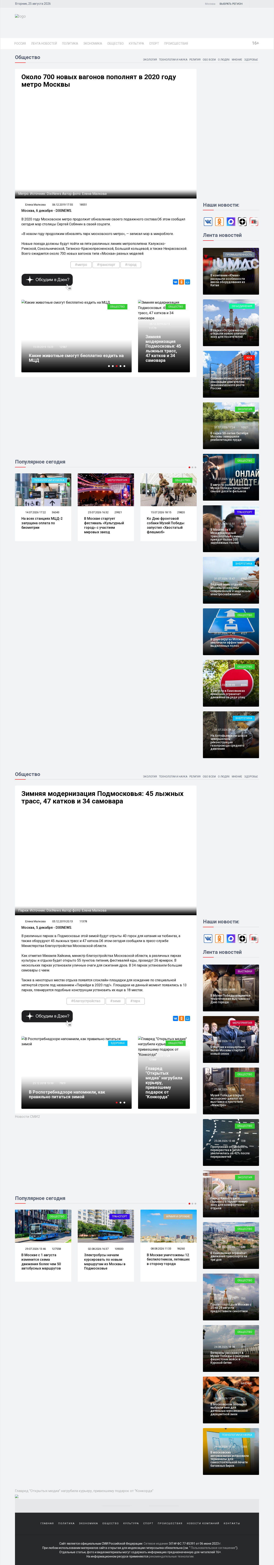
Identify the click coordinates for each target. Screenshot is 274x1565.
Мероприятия (54, 480)
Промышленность (239, 254)
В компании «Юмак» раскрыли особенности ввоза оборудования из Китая (227, 280)
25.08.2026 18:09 (224, 989)
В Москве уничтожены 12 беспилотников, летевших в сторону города (105, 1259)
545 (243, 1041)
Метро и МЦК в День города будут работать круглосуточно (74, 358)
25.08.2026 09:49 (224, 1247)
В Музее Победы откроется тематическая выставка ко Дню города (230, 999)
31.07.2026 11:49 (224, 633)
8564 (244, 523)
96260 (118, 1248)
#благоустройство (85, 1001)
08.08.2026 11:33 (98, 1248)
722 (243, 372)
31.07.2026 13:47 (224, 578)
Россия (20, 43)
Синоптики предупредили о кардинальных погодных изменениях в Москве (72, 1094)
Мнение (237, 59)
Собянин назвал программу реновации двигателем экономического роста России (230, 383)
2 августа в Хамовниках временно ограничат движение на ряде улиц (227, 694)
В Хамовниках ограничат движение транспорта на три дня (228, 1256)
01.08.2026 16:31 (224, 269)
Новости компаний (203, 1523)
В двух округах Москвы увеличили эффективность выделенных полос (230, 643)
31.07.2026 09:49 (224, 684)
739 (243, 1346)
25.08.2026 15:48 (224, 1089)
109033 (56, 1248)
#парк (135, 1001)
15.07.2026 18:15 (98, 512)
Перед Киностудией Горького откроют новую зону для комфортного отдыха (229, 1203)
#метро (81, 265)
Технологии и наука (173, 59)
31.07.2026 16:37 (224, 478)
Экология (150, 59)
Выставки (245, 971)
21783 (181, 512)
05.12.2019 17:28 (159, 1055)
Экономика (92, 43)
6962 (244, 578)
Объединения (242, 306)
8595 (244, 684)
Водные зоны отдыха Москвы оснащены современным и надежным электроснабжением (230, 589)
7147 (62, 1083)
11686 (63, 346)
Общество (115, 43)
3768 (244, 478)
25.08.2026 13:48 (224, 1140)
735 (243, 1298)
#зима (115, 1001)
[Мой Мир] (187, 282)
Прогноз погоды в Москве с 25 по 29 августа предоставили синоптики (230, 1308)
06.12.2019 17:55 (62, 204)
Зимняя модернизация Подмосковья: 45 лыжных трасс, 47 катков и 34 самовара (163, 348)
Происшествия (176, 43)
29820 (118, 512)
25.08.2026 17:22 (224, 1041)
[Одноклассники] (181, 282)
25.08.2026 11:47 (224, 1192)
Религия (195, 59)
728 (243, 1140)
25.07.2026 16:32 (35, 512)
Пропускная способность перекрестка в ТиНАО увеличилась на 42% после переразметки (230, 1151)
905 (243, 1398)
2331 (244, 729)
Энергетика (243, 563)
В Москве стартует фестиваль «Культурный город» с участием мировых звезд (41, 525)
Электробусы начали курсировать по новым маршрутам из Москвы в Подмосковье (42, 1261)
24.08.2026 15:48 (224, 1446)
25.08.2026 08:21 (224, 1298)
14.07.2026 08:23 (160, 512)
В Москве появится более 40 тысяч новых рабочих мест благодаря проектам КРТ (168, 525)
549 (243, 1247)
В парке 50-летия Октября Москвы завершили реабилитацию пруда (229, 437)
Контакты (232, 1523)
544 (243, 1089)
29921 (55, 512)
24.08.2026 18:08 (224, 1346)
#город (131, 265)
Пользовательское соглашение (213, 1548)
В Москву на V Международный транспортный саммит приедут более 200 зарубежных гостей (226, 536)
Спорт (154, 43)
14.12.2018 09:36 (42, 1083)
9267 (244, 324)
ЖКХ (249, 357)
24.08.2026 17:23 (224, 1398)
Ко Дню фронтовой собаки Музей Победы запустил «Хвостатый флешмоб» (103, 525)
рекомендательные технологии (171, 1556)
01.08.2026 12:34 (224, 372)
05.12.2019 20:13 (159, 324)
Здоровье (251, 59)
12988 (152, 1059)
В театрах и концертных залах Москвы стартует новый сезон (227, 1050)
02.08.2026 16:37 (35, 1248)
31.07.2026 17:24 (224, 427)
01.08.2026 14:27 (224, 324)
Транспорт (244, 512)
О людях (224, 59)
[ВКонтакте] (175, 282)
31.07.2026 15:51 (224, 523)
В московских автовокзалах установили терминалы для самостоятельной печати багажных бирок (229, 1459)
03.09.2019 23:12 (42, 346)
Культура (136, 43)
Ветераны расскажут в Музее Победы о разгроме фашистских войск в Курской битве (229, 1357)
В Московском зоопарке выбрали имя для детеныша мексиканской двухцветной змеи (229, 1409)
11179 (152, 328)
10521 (244, 427)
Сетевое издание (156, 1543)
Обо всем (209, 59)
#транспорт (106, 265)
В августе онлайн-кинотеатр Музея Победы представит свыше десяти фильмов (231, 488)
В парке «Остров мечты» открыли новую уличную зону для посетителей (228, 334)
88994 (181, 1248)
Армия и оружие (115, 1216)
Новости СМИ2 (27, 1116)
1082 (244, 1192)
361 (243, 989)
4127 (244, 633)
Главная (47, 1523)
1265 (244, 1446)
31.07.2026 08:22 (224, 729)
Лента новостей (44, 43)
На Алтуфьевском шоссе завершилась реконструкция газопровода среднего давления (228, 742)
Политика (70, 43)
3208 (244, 269)
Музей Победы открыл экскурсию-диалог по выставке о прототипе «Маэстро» (227, 1100)
